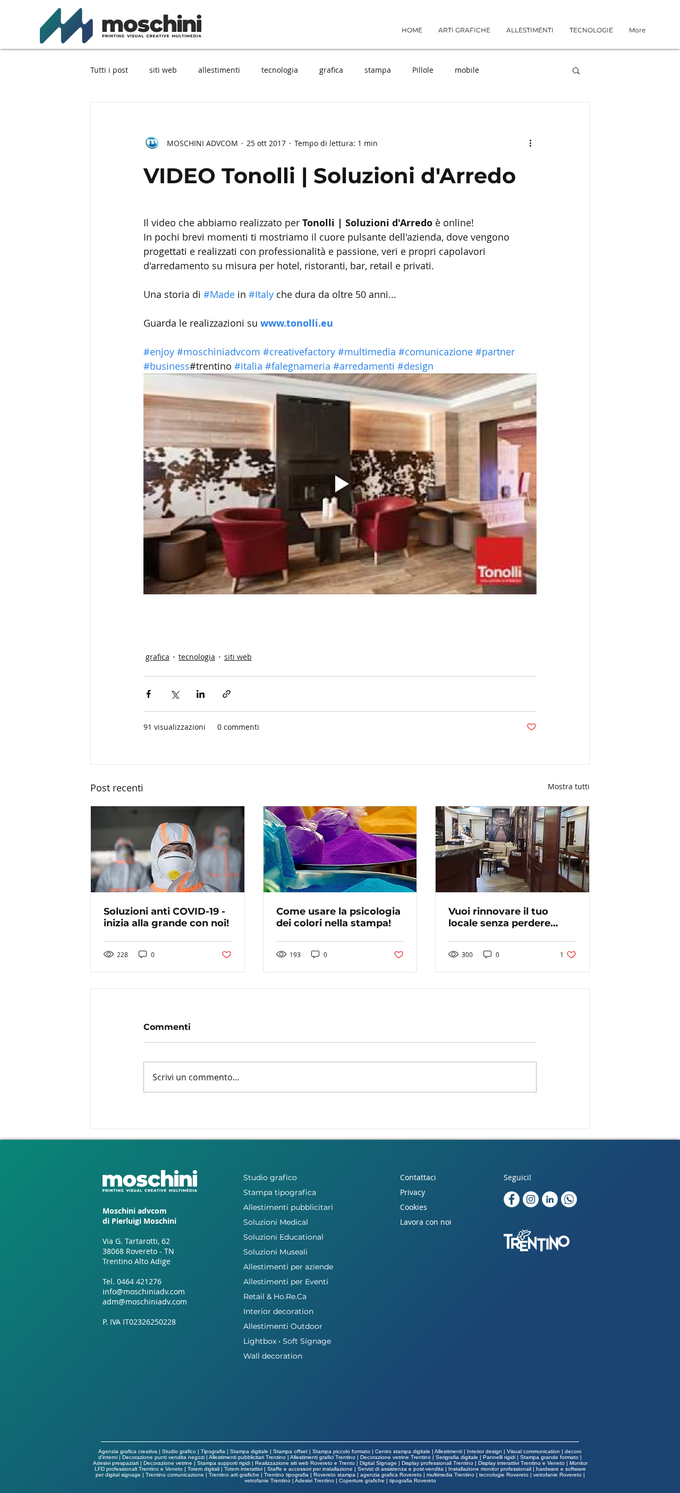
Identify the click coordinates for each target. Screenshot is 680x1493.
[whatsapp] (569, 1199)
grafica (331, 70)
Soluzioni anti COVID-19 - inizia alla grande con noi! (166, 917)
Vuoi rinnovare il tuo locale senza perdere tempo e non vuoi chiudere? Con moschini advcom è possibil (508, 917)
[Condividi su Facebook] (148, 694)
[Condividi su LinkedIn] (201, 694)
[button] (464, 30)
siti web (163, 70)
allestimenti (219, 70)
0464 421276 (139, 1281)
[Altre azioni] (530, 142)
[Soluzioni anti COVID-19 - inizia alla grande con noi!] (167, 849)
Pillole (423, 70)
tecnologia (279, 70)
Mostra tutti (569, 786)
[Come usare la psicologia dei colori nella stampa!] (340, 849)
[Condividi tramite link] (227, 694)
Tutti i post (109, 70)
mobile (467, 70)
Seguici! (517, 1177)
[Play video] (340, 483)
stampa (377, 70)
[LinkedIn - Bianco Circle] (550, 1199)
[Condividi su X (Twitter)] (174, 694)
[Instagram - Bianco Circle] (531, 1199)
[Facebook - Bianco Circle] (512, 1199)
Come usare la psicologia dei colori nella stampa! (338, 917)
